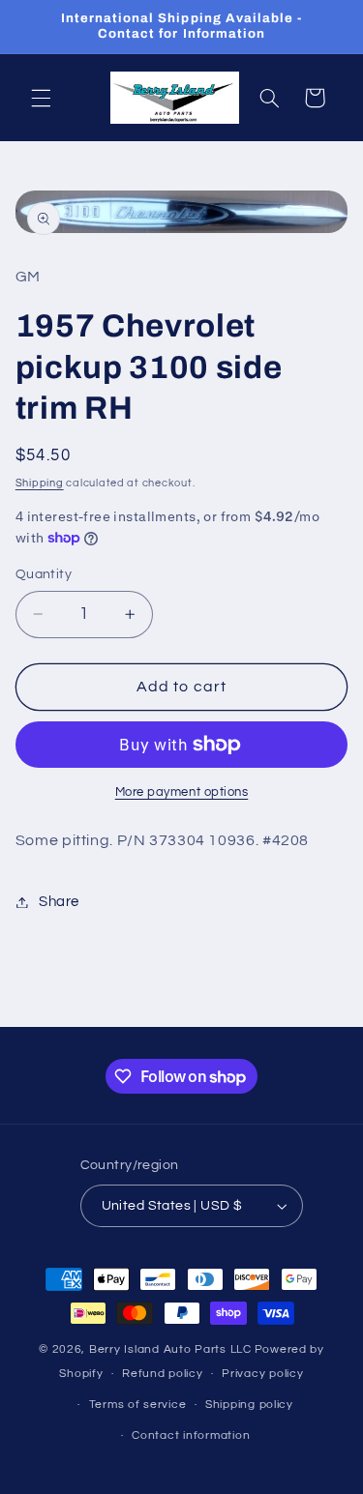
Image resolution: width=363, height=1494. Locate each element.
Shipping (39, 483)
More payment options (182, 792)
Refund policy (162, 1373)
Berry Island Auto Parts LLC (170, 1349)
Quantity (43, 574)
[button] (40, 97)
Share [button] (59, 901)
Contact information (191, 1435)
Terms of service (138, 1404)
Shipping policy (249, 1404)
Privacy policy (262, 1373)
